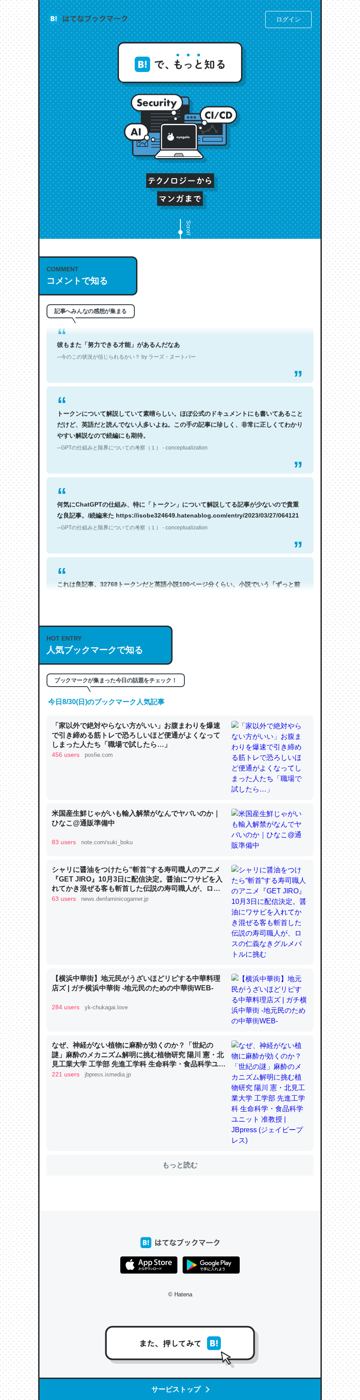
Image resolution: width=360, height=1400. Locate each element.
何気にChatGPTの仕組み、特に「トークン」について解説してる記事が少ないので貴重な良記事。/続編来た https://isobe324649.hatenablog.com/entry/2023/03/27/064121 (178, 502)
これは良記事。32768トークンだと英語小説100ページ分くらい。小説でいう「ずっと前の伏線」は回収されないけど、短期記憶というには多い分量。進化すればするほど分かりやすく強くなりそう (180, 587)
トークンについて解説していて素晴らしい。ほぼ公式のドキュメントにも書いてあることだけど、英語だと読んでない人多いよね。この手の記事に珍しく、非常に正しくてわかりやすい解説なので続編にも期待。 (180, 416)
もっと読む (180, 1165)
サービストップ (176, 1389)
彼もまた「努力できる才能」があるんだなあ (126, 336)
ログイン (288, 19)
